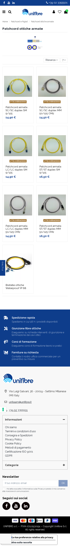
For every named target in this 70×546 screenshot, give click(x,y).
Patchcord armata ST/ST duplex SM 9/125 (50, 169)
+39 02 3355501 (58, 2)
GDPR (8, 455)
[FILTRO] (2, 273)
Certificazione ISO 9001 (19, 451)
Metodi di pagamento (18, 447)
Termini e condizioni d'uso (20, 431)
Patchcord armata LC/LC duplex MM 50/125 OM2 (17, 229)
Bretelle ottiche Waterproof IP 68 (16, 286)
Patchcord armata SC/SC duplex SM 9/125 (16, 110)
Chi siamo (11, 427)
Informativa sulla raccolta (18, 542)
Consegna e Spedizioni (18, 435)
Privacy (41, 489)
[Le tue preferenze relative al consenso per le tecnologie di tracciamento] (3, 409)
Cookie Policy (13, 443)
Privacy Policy (13, 439)
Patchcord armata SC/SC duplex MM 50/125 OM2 (50, 110)
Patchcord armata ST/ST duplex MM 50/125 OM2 (50, 229)
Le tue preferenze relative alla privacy (32, 537)
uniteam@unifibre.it (20, 402)
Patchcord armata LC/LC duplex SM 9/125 (16, 169)
